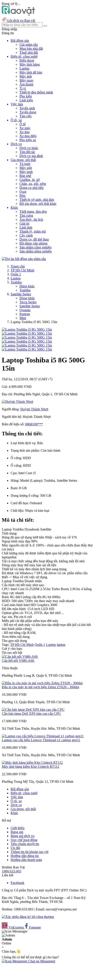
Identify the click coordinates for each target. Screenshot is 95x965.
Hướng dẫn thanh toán (26, 860)
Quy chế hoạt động (24, 840)
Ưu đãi (15, 848)
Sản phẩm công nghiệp (35, 247)
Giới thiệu (18, 828)
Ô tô (22, 124)
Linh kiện (26, 100)
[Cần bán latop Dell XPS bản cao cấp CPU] (33, 709)
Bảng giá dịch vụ (22, 836)
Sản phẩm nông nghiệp (35, 251)
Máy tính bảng (29, 64)
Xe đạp (24, 132)
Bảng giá (17, 832)
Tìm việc (25, 116)
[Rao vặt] (18, 14)
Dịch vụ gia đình (31, 156)
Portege (24, 314)
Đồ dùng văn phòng (33, 243)
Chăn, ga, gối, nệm (32, 184)
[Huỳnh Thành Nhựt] (17, 402)
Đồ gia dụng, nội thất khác (38, 203)
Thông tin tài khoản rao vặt (29, 852)
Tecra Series (27, 302)
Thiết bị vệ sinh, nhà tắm (36, 199)
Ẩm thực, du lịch (31, 219)
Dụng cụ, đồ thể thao (34, 239)
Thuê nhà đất (28, 52)
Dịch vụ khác (28, 148)
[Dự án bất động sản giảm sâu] (24, 259)
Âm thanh (26, 84)
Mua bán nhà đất (31, 48)
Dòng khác (27, 298)
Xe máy (24, 128)
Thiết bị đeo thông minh (36, 92)
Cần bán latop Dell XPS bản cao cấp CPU (31, 713)
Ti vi (22, 88)
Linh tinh (25, 227)
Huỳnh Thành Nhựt (34, 409)
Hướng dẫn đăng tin (25, 856)
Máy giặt (25, 168)
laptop (61, 644)
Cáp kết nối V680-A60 (18, 660)
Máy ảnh (25, 76)
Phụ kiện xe (27, 140)
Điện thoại (26, 60)
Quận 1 (16, 274)
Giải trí (24, 223)
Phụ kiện (25, 96)
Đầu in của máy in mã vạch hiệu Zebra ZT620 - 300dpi (40, 687)
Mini (22, 318)
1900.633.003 (11, 871)
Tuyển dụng (27, 112)
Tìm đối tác (27, 152)
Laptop (24, 68)
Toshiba (16, 282)
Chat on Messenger (41, 961)
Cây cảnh (26, 235)
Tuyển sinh (27, 108)
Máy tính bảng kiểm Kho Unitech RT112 (30, 766)
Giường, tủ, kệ (29, 180)
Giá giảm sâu (28, 44)
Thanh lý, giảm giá (32, 231)
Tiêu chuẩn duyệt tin (25, 844)
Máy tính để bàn (30, 72)
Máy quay (26, 80)
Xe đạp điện (27, 136)
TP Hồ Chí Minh (22, 270)
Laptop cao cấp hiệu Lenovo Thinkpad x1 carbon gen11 (41, 740)
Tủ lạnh (24, 164)
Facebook (17, 883)
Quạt (22, 191)
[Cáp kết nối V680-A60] (20, 656)
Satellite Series (21, 294)
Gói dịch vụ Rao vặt (21, 20)
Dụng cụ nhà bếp (31, 188)
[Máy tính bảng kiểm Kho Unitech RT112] (32, 762)
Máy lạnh (26, 172)
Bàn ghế (25, 176)
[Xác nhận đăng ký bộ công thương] (28, 917)
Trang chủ (18, 266)
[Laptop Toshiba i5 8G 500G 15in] (27, 329)
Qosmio (24, 310)
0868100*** (34, 424)
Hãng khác (27, 286)
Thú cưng (26, 215)
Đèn (22, 195)
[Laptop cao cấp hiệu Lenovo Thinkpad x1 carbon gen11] (43, 736)
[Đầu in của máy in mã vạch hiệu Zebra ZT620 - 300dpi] (42, 683)
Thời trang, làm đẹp (33, 211)
